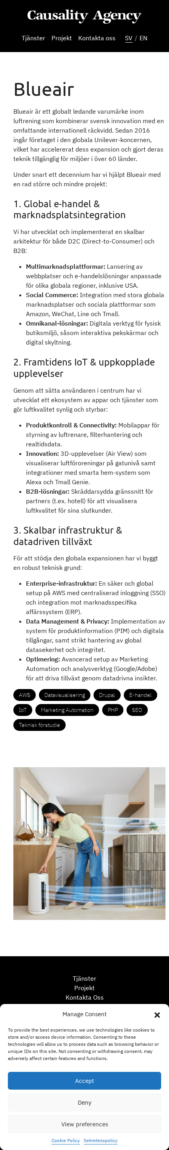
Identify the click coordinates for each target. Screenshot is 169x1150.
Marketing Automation (67, 710)
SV (128, 38)
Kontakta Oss (85, 997)
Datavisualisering (64, 695)
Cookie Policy (65, 1140)
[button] (157, 1014)
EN (143, 38)
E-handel (140, 695)
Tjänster (33, 38)
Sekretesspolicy (101, 1140)
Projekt (61, 38)
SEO (137, 710)
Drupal (107, 695)
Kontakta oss (97, 38)
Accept (84, 1080)
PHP (113, 710)
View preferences (84, 1124)
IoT (23, 710)
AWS (24, 695)
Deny (84, 1102)
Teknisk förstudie (39, 725)
